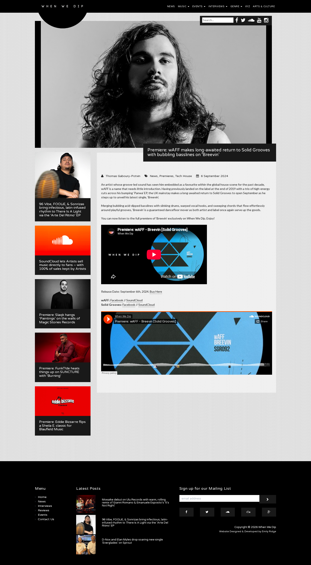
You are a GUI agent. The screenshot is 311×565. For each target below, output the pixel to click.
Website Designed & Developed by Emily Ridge (247, 531)
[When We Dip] (63, 15)
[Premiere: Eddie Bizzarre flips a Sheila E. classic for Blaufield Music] (63, 401)
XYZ (247, 6)
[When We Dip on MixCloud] (248, 512)
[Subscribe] (267, 499)
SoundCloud (134, 300)
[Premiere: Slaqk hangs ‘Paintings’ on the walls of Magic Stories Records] (63, 294)
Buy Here (156, 291)
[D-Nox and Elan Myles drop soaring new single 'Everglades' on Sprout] (86, 544)
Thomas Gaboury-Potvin (123, 176)
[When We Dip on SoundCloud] (251, 20)
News (171, 6)
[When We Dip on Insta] (266, 20)
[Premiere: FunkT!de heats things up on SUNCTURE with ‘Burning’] (63, 347)
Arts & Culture (264, 6)
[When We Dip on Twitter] (243, 20)
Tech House (183, 176)
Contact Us (46, 519)
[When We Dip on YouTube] (259, 20)
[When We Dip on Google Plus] (269, 512)
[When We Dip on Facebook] (236, 20)
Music (182, 6)
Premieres (166, 176)
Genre (235, 6)
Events (198, 6)
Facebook (116, 300)
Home (42, 497)
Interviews (216, 6)
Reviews (43, 510)
